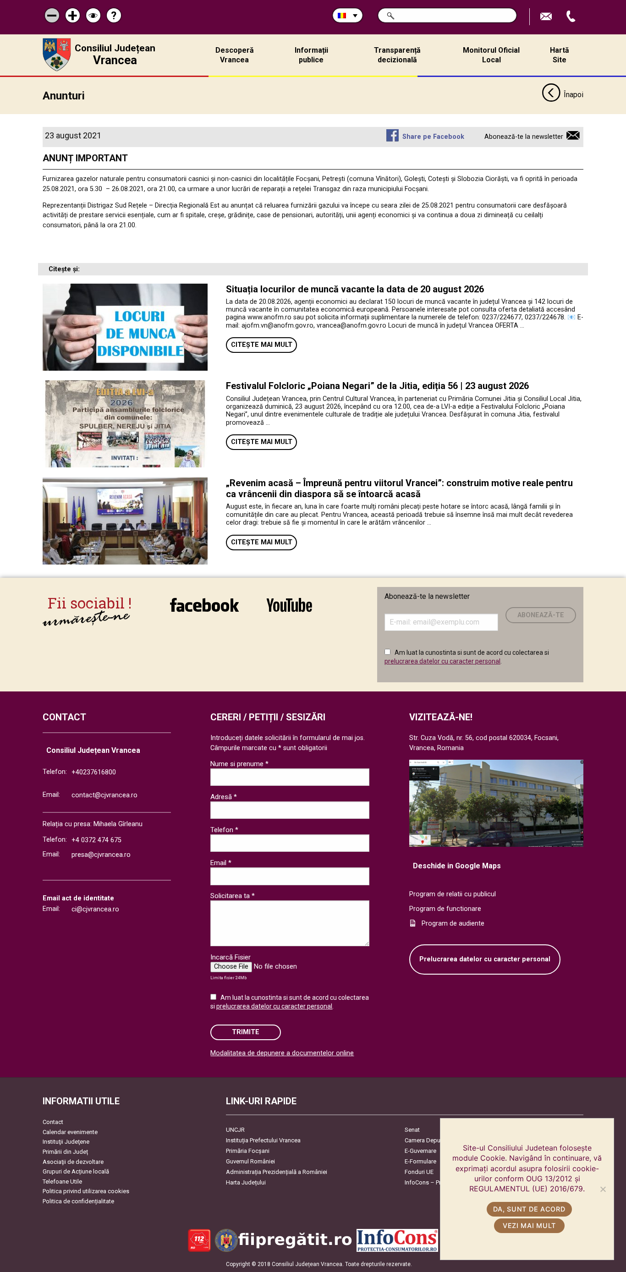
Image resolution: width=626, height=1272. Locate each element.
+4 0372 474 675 (96, 840)
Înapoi (573, 94)
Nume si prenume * (239, 764)
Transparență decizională (397, 55)
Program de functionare (445, 909)
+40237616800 (93, 772)
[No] (602, 1189)
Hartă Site (559, 55)
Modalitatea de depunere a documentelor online (282, 1053)
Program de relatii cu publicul (452, 894)
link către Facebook (204, 611)
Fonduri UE (419, 1171)
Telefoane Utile (62, 1181)
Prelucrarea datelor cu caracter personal (484, 959)
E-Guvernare (420, 1150)
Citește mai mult (261, 345)
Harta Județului (246, 1182)
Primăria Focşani (247, 1150)
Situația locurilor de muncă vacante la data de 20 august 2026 (355, 289)
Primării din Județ (65, 1151)
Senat (412, 1129)
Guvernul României (250, 1161)
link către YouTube (289, 611)
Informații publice (311, 55)
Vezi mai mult (529, 1225)
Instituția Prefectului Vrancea (263, 1140)
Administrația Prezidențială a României (276, 1171)
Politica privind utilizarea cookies (86, 1191)
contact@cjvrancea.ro (104, 795)
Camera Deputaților (430, 1140)
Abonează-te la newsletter (523, 137)
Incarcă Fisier (230, 957)
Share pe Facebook (433, 137)
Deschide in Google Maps (457, 865)
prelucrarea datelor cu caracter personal (442, 661)
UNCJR (235, 1129)
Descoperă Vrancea (234, 55)
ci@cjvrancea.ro (95, 909)
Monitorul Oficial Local (491, 55)
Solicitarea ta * (232, 896)
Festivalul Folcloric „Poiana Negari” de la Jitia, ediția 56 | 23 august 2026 (377, 385)
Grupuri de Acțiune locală (76, 1171)
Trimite (245, 1032)
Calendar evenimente (70, 1132)
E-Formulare (420, 1161)
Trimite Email (547, 16)
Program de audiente (453, 923)
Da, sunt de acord (529, 1209)
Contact (53, 1121)
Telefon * (224, 830)
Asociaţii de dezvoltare (73, 1161)
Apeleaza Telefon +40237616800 (571, 16)
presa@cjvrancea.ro (101, 855)
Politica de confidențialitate (78, 1201)
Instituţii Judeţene (66, 1141)
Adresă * (223, 797)
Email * (220, 863)
